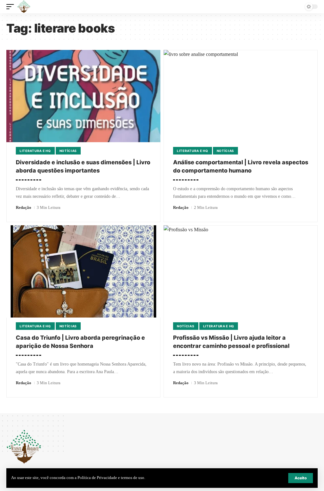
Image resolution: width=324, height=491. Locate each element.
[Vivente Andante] (23, 6)
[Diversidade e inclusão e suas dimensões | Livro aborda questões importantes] (83, 96)
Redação (23, 207)
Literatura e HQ (35, 151)
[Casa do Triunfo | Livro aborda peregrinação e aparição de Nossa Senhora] (83, 271)
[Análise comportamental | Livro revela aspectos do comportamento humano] (241, 96)
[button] (300, 478)
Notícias (68, 151)
